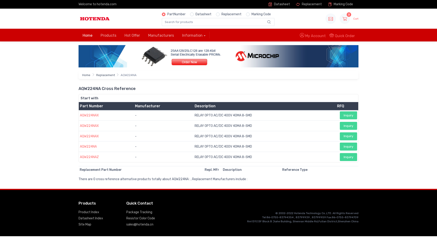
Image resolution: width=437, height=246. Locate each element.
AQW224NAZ (89, 157)
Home (87, 35)
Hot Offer (132, 35)
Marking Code (343, 4)
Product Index (89, 212)
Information (192, 35)
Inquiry (348, 115)
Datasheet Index (91, 218)
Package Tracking (139, 212)
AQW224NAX (89, 115)
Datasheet (281, 4)
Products (108, 35)
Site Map (85, 224)
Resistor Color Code (140, 218)
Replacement (311, 4)
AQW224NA (88, 147)
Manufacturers (161, 35)
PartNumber (176, 14)
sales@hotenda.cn (139, 224)
